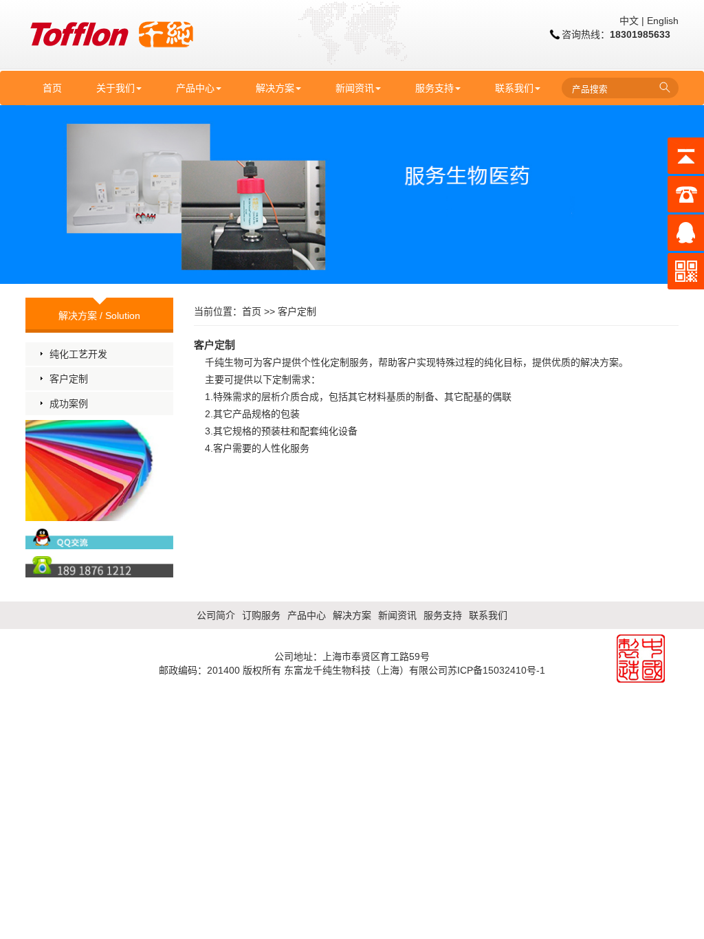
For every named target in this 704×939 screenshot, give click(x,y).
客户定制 (69, 378)
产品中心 (195, 87)
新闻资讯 (355, 87)
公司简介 (216, 615)
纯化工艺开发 (78, 354)
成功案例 (69, 403)
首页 (52, 87)
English (663, 20)
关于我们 (115, 87)
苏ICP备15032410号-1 (496, 670)
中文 (629, 20)
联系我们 (514, 87)
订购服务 (261, 615)
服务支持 (434, 87)
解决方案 (275, 87)
